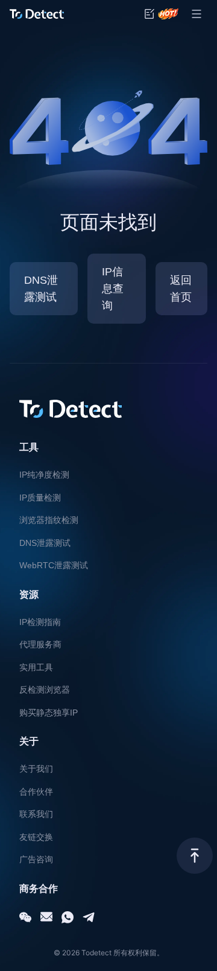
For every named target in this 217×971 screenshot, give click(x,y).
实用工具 (36, 667)
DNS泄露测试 (45, 543)
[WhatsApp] (67, 917)
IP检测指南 (40, 622)
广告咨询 (36, 859)
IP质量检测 (40, 497)
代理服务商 (40, 644)
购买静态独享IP (48, 712)
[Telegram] (89, 917)
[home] (37, 14)
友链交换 (36, 837)
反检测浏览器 (44, 689)
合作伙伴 (36, 791)
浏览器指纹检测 (48, 520)
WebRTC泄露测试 (53, 565)
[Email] (46, 917)
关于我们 (36, 769)
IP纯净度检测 (44, 474)
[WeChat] (25, 917)
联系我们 (36, 814)
